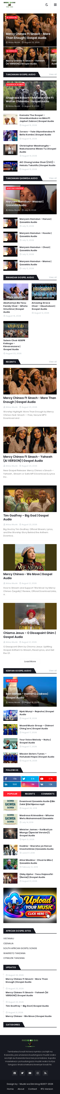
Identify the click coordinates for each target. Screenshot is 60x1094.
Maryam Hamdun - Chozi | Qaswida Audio (35, 249)
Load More (30, 661)
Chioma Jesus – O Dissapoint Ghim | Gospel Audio (29, 635)
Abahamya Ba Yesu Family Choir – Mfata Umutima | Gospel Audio (15, 307)
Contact (32, 1089)
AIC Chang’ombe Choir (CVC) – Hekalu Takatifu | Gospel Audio (38, 164)
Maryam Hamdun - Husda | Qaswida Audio (35, 235)
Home (10, 1089)
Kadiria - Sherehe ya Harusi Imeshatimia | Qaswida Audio (37, 848)
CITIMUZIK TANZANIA (14, 958)
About (21, 1089)
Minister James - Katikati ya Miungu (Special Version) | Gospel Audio (36, 832)
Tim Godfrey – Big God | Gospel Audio (26, 518)
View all (53, 74)
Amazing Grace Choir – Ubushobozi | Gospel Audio (43, 305)
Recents (30, 793)
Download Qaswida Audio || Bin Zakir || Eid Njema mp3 (37, 803)
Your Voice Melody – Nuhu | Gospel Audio (35, 741)
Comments (47, 793)
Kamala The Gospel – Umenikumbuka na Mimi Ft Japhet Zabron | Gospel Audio (37, 118)
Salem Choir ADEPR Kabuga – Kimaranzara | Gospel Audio (14, 345)
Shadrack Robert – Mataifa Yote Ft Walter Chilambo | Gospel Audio (30, 99)
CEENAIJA (8, 943)
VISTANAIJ (8, 938)
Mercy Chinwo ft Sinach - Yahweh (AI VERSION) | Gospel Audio (25, 62)
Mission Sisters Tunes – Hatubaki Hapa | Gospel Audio (37, 755)
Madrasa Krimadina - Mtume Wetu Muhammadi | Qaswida (37, 817)
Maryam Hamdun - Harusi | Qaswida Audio (35, 221)
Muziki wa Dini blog (30, 1084)
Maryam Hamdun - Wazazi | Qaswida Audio (24, 203)
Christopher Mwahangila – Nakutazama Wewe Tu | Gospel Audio (38, 148)
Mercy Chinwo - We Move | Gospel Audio (27, 576)
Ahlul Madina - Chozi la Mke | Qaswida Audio (36, 862)
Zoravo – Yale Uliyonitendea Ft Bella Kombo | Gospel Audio (37, 133)
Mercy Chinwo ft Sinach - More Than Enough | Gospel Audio (28, 36)
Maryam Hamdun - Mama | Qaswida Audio (35, 263)
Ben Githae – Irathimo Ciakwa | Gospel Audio (27, 695)
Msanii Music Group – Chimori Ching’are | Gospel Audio (37, 727)
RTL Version (47, 1089)
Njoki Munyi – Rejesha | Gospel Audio (37, 713)
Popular (12, 793)
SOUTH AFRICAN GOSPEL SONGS (20, 948)
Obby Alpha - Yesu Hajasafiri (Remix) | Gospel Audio (36, 876)
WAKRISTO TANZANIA (14, 953)
